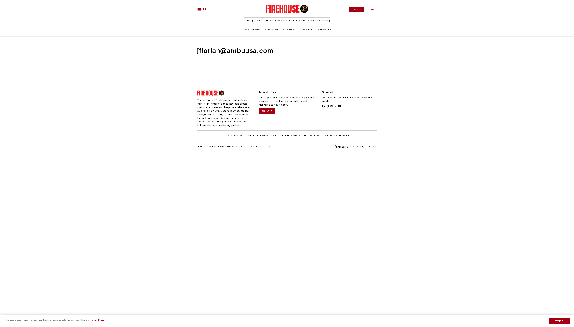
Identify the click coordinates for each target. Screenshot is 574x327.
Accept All (559, 321)
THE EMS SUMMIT (312, 136)
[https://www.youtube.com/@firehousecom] (339, 106)
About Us (201, 146)
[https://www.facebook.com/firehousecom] (323, 106)
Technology (290, 29)
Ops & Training (251, 29)
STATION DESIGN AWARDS (337, 136)
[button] (199, 9)
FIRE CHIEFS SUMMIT (290, 136)
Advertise (211, 146)
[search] (205, 9)
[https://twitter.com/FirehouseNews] (335, 106)
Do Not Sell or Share (227, 146)
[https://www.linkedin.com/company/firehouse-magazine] (331, 106)
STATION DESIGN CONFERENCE (262, 136)
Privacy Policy (245, 146)
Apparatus (324, 29)
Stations (308, 29)
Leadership (271, 29)
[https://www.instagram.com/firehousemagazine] (327, 106)
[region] (287, 321)
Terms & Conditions (263, 146)
